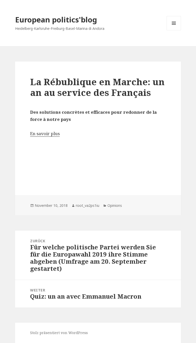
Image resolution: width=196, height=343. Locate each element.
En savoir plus (45, 133)
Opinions (114, 205)
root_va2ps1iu (87, 205)
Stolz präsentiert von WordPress (59, 332)
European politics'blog (56, 19)
